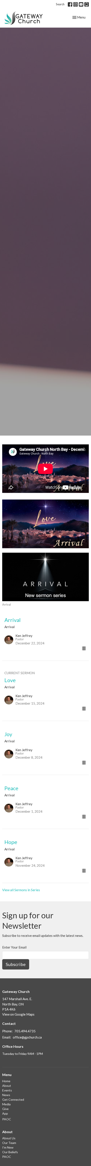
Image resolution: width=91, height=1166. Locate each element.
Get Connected (13, 1099)
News (6, 1095)
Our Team (9, 1143)
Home (6, 1081)
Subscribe (16, 964)
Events (7, 1090)
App (5, 1113)
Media (6, 1104)
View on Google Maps (18, 1014)
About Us (8, 1138)
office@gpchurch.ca (27, 1037)
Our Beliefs (10, 1152)
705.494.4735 (25, 1031)
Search (60, 4)
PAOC (6, 1119)
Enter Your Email (14, 947)
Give (5, 1109)
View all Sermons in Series (21, 890)
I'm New (7, 1147)
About (6, 1085)
